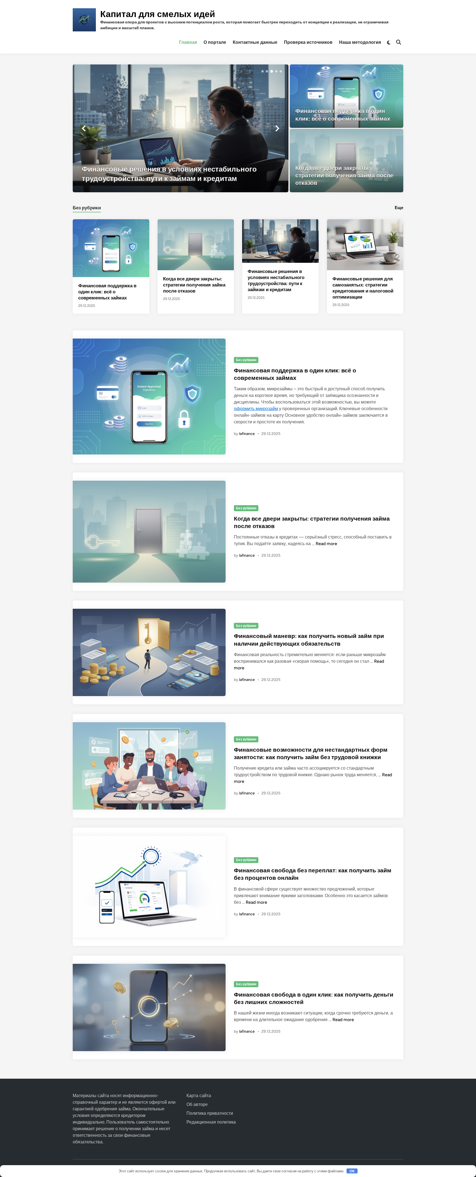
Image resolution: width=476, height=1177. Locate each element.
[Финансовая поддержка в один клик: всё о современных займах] (347, 96)
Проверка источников (308, 42)
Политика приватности (209, 1113)
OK (352, 1171)
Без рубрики (87, 207)
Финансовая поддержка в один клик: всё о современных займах (107, 292)
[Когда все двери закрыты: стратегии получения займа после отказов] (347, 160)
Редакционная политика (211, 1122)
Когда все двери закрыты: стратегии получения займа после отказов (194, 285)
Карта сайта (198, 1095)
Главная (188, 42)
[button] (262, 71)
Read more (326, 543)
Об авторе (197, 1104)
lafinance (247, 433)
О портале (215, 42)
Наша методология (360, 42)
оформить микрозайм (256, 408)
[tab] (87, 207)
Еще (399, 207)
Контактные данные (255, 42)
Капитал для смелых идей (157, 14)
